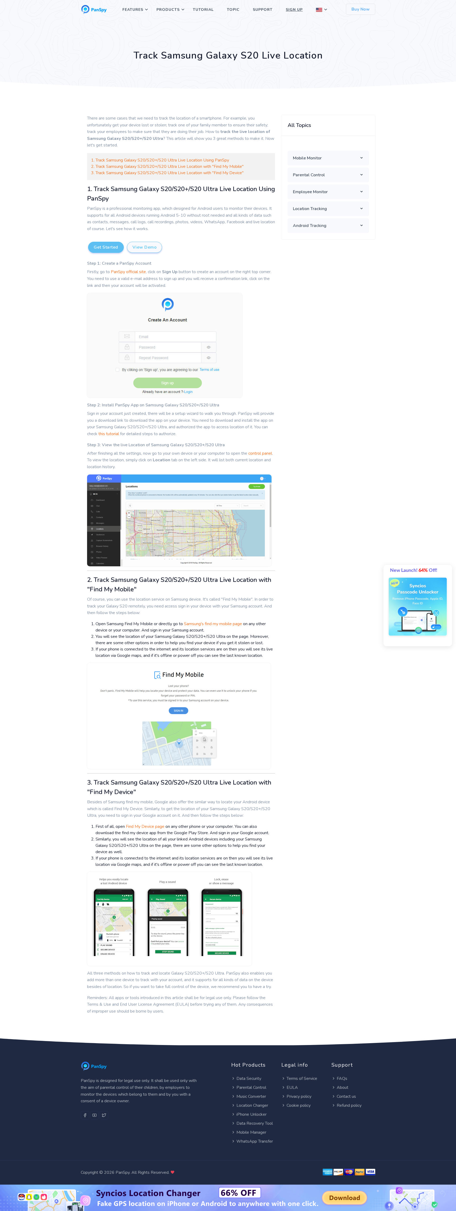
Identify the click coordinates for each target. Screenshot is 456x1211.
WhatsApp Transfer (254, 1141)
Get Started (106, 247)
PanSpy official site (128, 272)
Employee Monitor (310, 192)
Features (132, 9)
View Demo (144, 247)
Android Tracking (309, 226)
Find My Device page (145, 826)
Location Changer (252, 1105)
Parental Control (309, 175)
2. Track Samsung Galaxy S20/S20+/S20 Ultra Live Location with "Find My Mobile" (167, 166)
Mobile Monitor (307, 158)
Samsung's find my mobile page (213, 624)
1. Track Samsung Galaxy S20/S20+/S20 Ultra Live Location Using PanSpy (160, 160)
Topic (233, 9)
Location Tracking (310, 209)
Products (168, 9)
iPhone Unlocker (251, 1114)
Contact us (346, 1096)
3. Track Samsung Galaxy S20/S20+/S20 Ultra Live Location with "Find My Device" (167, 173)
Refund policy (349, 1105)
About (342, 1087)
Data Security (248, 1078)
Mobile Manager (251, 1132)
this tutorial (108, 434)
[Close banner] (429, 1188)
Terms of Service (302, 1078)
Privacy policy (299, 1096)
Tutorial (203, 9)
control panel (260, 453)
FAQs (342, 1078)
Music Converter (251, 1096)
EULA (292, 1087)
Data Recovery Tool (254, 1123)
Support (263, 9)
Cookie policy (299, 1105)
